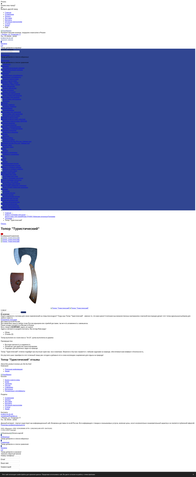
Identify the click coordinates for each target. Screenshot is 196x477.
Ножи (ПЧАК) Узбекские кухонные (13, 185)
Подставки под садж (8, 174)
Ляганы (4, 149)
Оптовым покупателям (13, 22)
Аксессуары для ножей (9, 182)
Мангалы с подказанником (11, 127)
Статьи (7, 23)
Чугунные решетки (8, 123)
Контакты (8, 20)
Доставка (8, 18)
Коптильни (9, 389)
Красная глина (6, 145)
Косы (3, 156)
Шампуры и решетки (8, 130)
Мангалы (4, 134)
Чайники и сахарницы (9, 152)
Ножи (7, 382)
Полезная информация (14, 369)
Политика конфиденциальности (13, 425)
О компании (9, 14)
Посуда (7, 385)
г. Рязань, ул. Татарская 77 (11, 34)
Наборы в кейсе (7, 138)
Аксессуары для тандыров (11, 112)
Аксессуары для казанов (10, 97)
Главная (8, 12)
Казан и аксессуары (12, 380)
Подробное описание (9, 320)
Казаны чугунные (7, 90)
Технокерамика (6, 108)
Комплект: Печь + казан (9, 83)
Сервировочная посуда (10, 163)
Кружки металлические (9, 200)
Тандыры (8, 383)
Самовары (9, 387)
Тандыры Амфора (8, 105)
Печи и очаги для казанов (10, 94)
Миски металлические (9, 204)
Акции (7, 25)
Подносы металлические (10, 207)
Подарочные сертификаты (15, 391)
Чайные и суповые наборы (11, 167)
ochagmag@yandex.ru (9, 416)
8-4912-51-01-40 (7, 38)
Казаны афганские (8, 86)
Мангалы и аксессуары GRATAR (13, 119)
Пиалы (3, 160)
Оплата (8, 16)
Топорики (4, 189)
